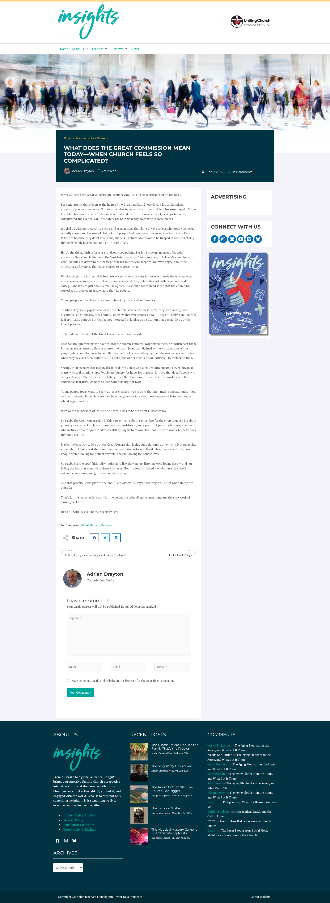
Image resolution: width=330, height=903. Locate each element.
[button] (80, 48)
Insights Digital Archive (78, 815)
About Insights (260, 897)
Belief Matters (99, 138)
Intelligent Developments (125, 897)
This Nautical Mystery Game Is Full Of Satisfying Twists (174, 831)
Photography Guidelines (79, 829)
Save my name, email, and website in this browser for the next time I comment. (123, 681)
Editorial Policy (73, 820)
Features (81, 138)
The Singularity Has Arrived (171, 766)
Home (67, 138)
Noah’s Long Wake (165, 808)
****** (211, 821)
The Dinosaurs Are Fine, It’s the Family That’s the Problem (174, 746)
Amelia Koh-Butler (219, 755)
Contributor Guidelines (78, 825)
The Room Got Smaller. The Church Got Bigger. (172, 789)
